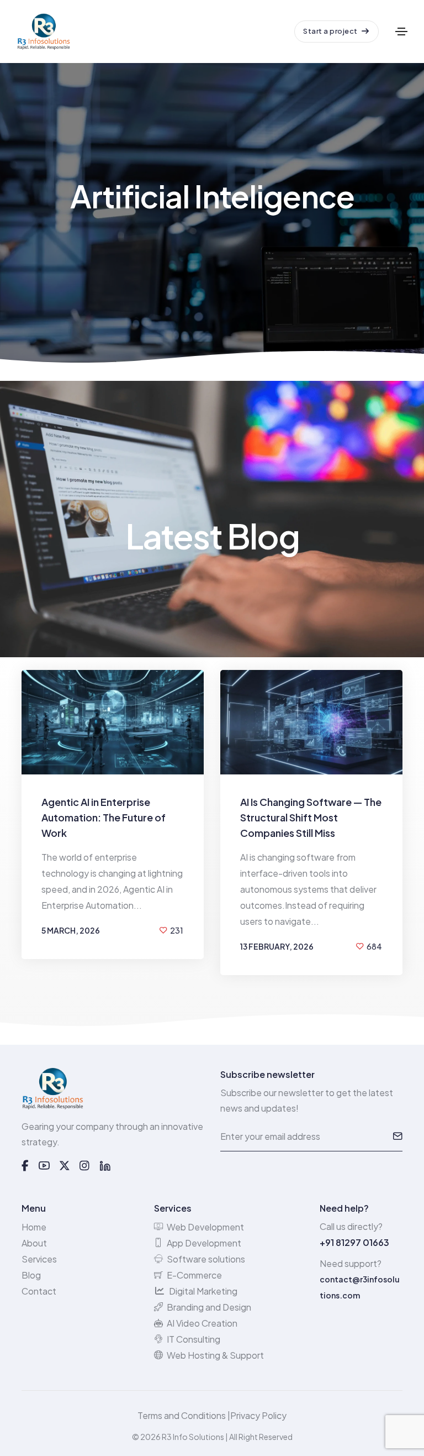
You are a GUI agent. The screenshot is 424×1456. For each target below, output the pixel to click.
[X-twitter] (65, 1165)
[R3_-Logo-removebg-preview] (53, 1088)
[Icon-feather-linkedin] (104, 1165)
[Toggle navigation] (401, 31)
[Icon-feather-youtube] (44, 1165)
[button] (336, 31)
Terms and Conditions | (183, 1415)
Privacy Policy (258, 1415)
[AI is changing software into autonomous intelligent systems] (311, 722)
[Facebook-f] (25, 1165)
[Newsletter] (397, 1136)
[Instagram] (84, 1165)
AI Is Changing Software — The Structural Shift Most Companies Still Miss (310, 817)
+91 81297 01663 (354, 1242)
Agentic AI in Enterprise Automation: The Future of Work (103, 817)
